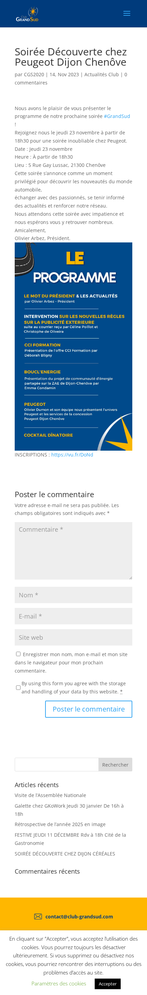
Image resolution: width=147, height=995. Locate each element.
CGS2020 (34, 74)
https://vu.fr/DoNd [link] (72, 454)
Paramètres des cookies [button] (58, 983)
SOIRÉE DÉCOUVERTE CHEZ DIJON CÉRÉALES (65, 853)
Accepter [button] (108, 984)
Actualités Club (101, 74)
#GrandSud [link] (117, 116)
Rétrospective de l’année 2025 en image (60, 824)
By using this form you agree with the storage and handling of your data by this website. (74, 687)
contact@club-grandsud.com (79, 916)
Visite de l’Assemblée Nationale (50, 795)
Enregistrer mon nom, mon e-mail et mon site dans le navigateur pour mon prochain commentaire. (71, 662)
